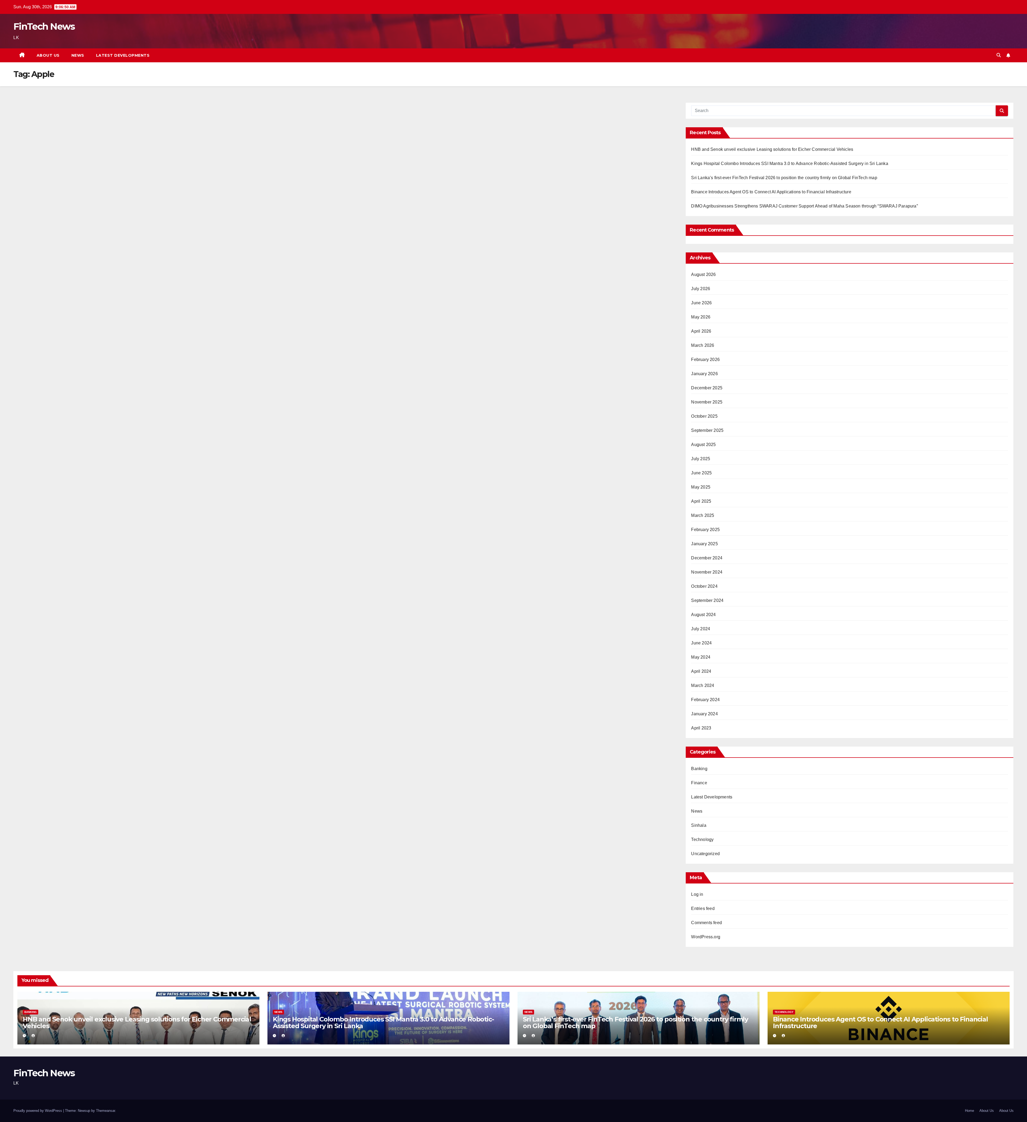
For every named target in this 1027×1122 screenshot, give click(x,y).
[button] (999, 55)
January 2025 (704, 543)
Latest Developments (123, 55)
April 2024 (701, 671)
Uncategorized (705, 853)
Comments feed (706, 922)
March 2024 (702, 685)
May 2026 (700, 317)
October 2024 (704, 586)
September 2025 (707, 430)
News (77, 55)
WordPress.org (705, 937)
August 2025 (703, 444)
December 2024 (706, 558)
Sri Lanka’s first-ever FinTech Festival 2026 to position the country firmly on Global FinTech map (784, 177)
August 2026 (703, 274)
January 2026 (704, 373)
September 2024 (707, 600)
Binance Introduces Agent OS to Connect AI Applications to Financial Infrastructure (771, 192)
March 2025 (702, 515)
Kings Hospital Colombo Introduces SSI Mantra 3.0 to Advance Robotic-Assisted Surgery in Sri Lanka (789, 163)
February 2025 (705, 529)
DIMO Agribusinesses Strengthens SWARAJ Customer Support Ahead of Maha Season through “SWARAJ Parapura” (804, 206)
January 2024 (704, 714)
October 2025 (704, 416)
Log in (697, 894)
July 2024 (700, 629)
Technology (702, 839)
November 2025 (706, 402)
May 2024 (700, 657)
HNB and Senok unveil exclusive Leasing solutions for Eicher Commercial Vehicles (772, 149)
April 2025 (701, 501)
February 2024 (705, 699)
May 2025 (700, 487)
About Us (48, 55)
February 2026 (705, 359)
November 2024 (706, 572)
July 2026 (700, 288)
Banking (699, 768)
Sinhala (698, 825)
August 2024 (703, 614)
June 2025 (701, 473)
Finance (699, 783)
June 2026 (701, 303)
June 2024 (701, 643)
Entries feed (702, 908)
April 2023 (701, 728)
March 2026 (702, 345)
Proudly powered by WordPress (38, 1111)
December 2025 (706, 388)
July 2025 (700, 458)
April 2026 (701, 331)
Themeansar (105, 1111)
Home (969, 1111)
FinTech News (44, 26)
